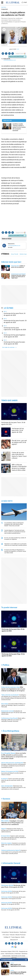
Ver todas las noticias (8, 347)
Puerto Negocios (15, 937)
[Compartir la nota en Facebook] (3, 53)
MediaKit (14, 958)
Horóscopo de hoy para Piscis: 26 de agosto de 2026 (14, 313)
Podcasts (12, 934)
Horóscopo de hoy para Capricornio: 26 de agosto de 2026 (15, 327)
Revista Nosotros (14, 932)
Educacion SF (14, 939)
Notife (22, 937)
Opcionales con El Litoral (18, 956)
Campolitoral (5, 932)
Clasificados (23, 932)
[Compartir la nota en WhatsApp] (9, 53)
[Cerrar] (24, 56)
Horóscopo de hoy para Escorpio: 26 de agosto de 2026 (14, 342)
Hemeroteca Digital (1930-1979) (9, 951)
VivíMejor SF (7, 937)
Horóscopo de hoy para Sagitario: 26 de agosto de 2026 (14, 335)
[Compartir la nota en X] (6, 53)
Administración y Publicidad (13, 953)
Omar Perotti (14, 254)
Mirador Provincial (20, 934)
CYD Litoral (6, 934)
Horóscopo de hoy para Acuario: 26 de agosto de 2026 (15, 320)
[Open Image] (4, 29)
